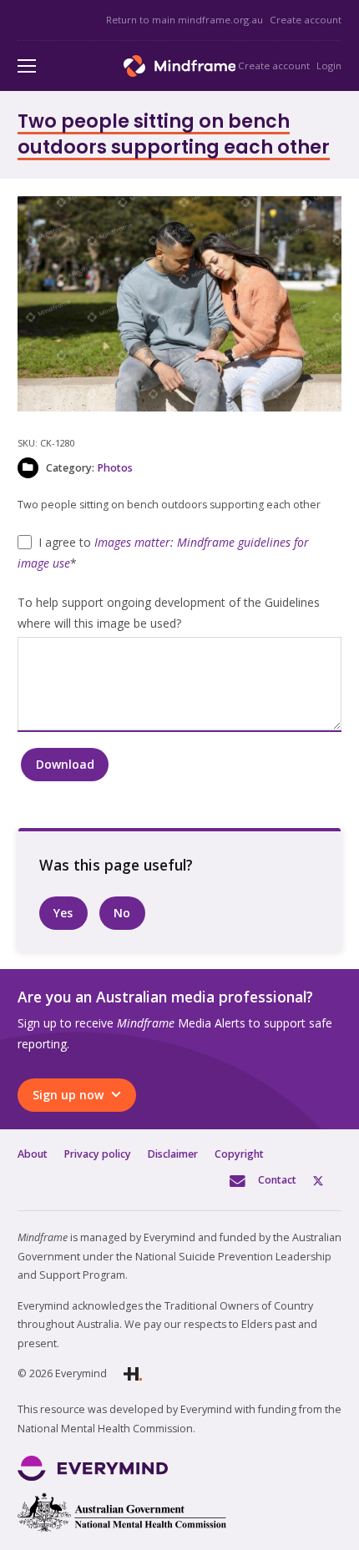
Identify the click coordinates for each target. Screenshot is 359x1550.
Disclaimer (173, 1154)
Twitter (327, 1180)
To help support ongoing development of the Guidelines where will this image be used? (169, 612)
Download (65, 764)
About (33, 1154)
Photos (115, 468)
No (122, 913)
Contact (277, 1180)
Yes (63, 913)
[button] (318, 219)
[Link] (180, 66)
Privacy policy (97, 1154)
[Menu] (26, 66)
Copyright (239, 1154)
